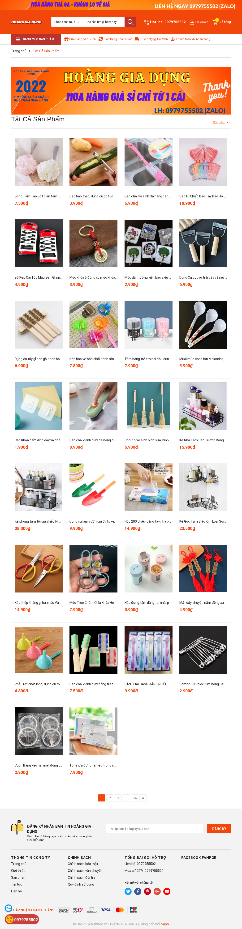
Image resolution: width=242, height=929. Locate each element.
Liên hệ (16, 891)
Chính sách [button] (79, 858)
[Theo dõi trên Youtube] (166, 891)
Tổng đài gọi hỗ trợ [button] (145, 858)
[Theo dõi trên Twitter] (128, 891)
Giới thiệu (18, 871)
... (126, 798)
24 (135, 798)
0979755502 (175, 22)
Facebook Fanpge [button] (198, 858)
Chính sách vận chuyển (85, 871)
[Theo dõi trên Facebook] (137, 891)
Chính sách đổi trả (81, 877)
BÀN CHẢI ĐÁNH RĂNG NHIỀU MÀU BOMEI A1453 (160, 684)
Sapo (165, 924)
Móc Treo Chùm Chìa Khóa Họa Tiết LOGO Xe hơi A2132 (111, 603)
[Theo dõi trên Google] (157, 891)
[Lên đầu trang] (233, 906)
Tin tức (16, 884)
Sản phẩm (18, 877)
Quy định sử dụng (81, 884)
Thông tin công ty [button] (30, 858)
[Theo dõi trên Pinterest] (147, 891)
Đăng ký (219, 829)
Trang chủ (18, 864)
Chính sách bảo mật (83, 864)
